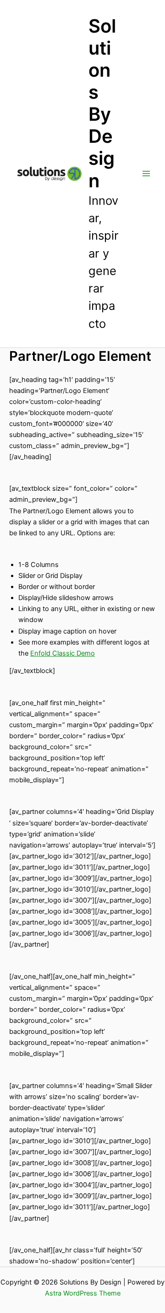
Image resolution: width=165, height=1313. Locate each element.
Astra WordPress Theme (83, 1293)
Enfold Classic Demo (62, 653)
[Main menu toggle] (146, 173)
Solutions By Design (102, 103)
